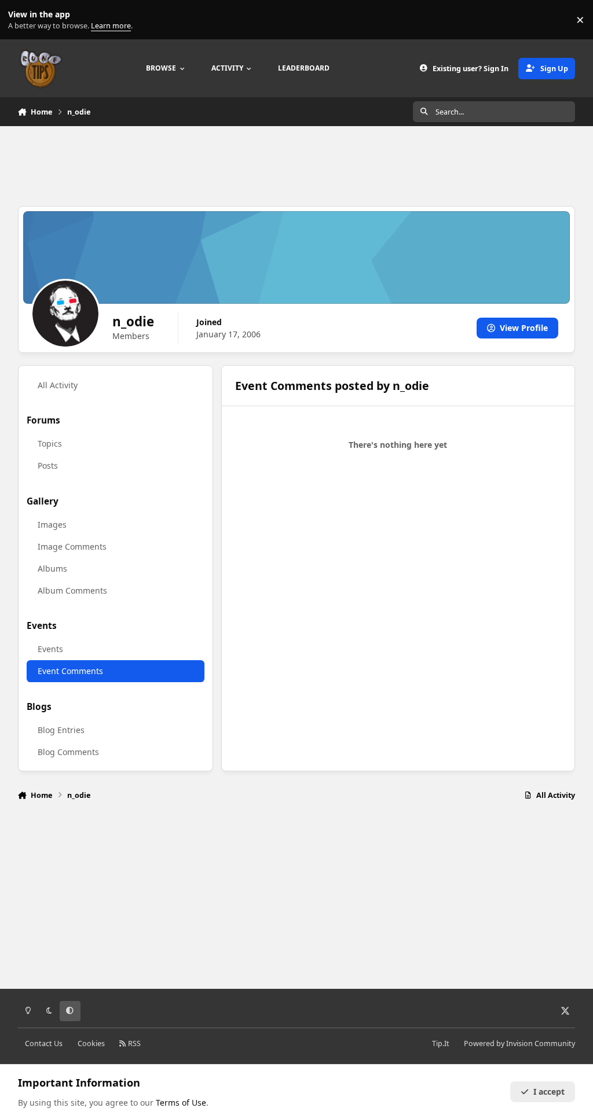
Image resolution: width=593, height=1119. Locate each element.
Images (52, 524)
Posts (48, 465)
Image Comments (72, 546)
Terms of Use (181, 1102)
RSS (133, 1043)
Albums (52, 568)
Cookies (91, 1043)
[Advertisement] (296, 164)
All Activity (58, 385)
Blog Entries (61, 729)
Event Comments (70, 670)
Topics (50, 443)
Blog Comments (68, 751)
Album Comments (72, 590)
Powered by (519, 1043)
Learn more (22, 19)
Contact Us (44, 1043)
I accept (549, 1091)
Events (50, 648)
